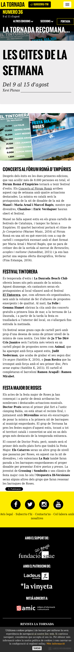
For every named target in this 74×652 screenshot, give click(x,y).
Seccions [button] (45, 21)
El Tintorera (11, 294)
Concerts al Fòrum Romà (35, 188)
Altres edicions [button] (22, 21)
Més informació (56, 643)
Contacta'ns (43, 514)
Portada (65, 21)
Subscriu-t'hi (40, 4)
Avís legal (6, 514)
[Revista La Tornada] (13, 4)
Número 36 (13, 12)
